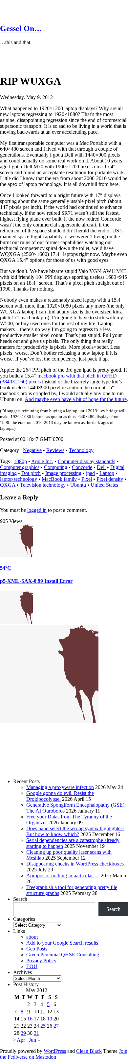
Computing (55, 467)
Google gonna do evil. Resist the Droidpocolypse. (60, 796)
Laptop (106, 473)
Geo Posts (36, 948)
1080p (20, 461)
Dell (101, 467)
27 (56, 1026)
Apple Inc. (42, 461)
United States (104, 485)
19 (49, 1018)
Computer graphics (19, 467)
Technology (81, 450)
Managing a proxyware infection (60, 787)
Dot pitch (31, 473)
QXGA (7, 485)
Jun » (34, 1040)
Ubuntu (78, 485)
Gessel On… (21, 28)
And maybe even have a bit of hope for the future (76, 399)
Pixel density (109, 479)
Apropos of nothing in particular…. (62, 875)
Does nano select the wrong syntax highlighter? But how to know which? (75, 831)
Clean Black (89, 1051)
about (32, 937)
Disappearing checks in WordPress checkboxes (75, 864)
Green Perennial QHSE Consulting (62, 954)
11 (42, 1011)
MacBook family (59, 479)
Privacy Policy (41, 960)
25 (43, 1026)
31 (36, 1033)
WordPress (55, 1051)
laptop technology (18, 479)
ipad (90, 473)
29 (23, 1033)
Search (20, 899)
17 (36, 1018)
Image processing (63, 473)
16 (29, 1018)
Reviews (55, 450)
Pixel (86, 479)
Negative (32, 450)
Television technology (43, 485)
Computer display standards (86, 461)
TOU (31, 966)
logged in (37, 510)
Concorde (82, 467)
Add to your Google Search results (62, 943)
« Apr (19, 1040)
